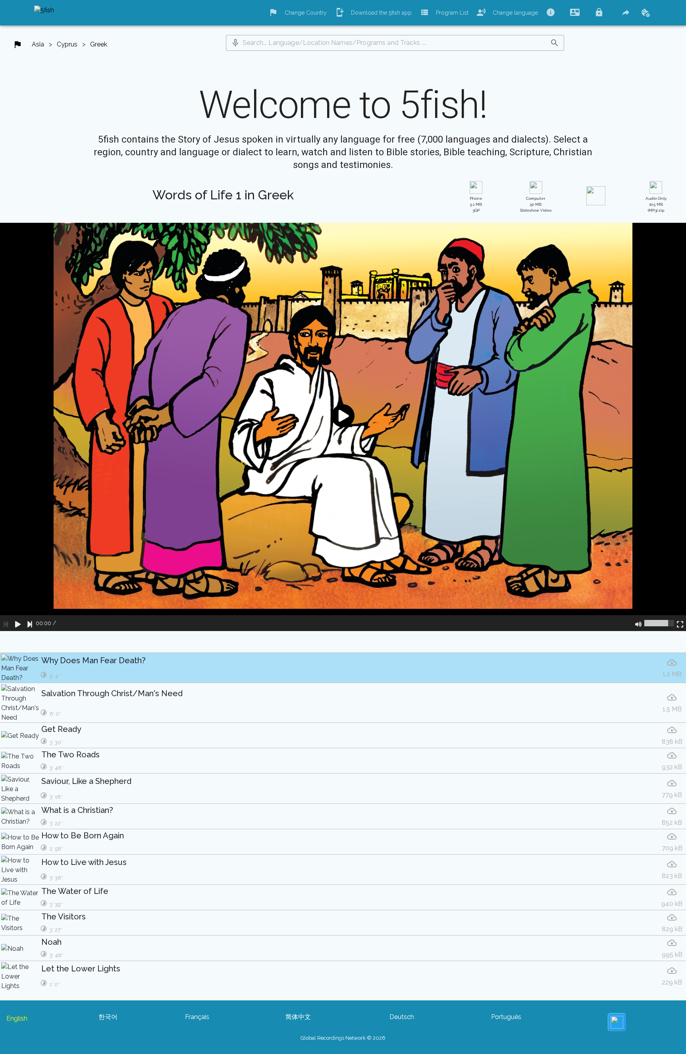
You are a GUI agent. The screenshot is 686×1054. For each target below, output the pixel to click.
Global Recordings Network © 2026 (343, 1038)
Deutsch (401, 1017)
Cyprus (67, 44)
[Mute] (638, 623)
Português (506, 1017)
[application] (343, 427)
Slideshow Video (535, 204)
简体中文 (298, 1017)
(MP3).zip (656, 204)
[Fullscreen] (680, 623)
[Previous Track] (6, 623)
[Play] (18, 623)
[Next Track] (30, 623)
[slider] (659, 623)
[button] (235, 43)
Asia (38, 44)
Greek (98, 44)
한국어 (108, 1017)
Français (197, 1017)
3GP (476, 204)
